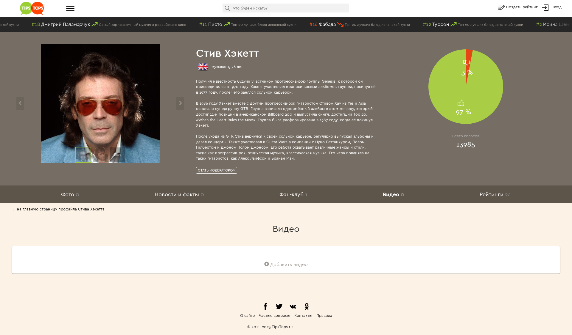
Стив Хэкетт (227, 52)
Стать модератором (216, 170)
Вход (557, 6)
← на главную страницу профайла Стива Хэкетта (58, 209)
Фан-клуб (293, 194)
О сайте (247, 315)
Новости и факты (179, 194)
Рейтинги (495, 194)
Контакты (303, 315)
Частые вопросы (274, 315)
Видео (393, 194)
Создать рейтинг (522, 6)
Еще (117, 154)
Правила (324, 315)
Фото (70, 194)
